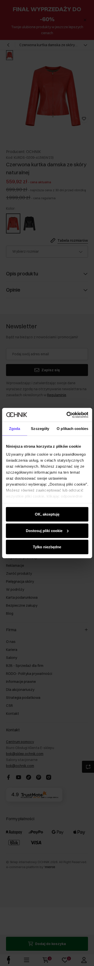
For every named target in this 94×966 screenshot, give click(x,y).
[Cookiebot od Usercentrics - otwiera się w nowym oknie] (67, 414)
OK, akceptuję (47, 514)
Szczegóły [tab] (40, 428)
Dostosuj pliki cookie (44, 530)
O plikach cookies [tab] (72, 428)
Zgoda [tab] (14, 428)
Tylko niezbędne (47, 547)
